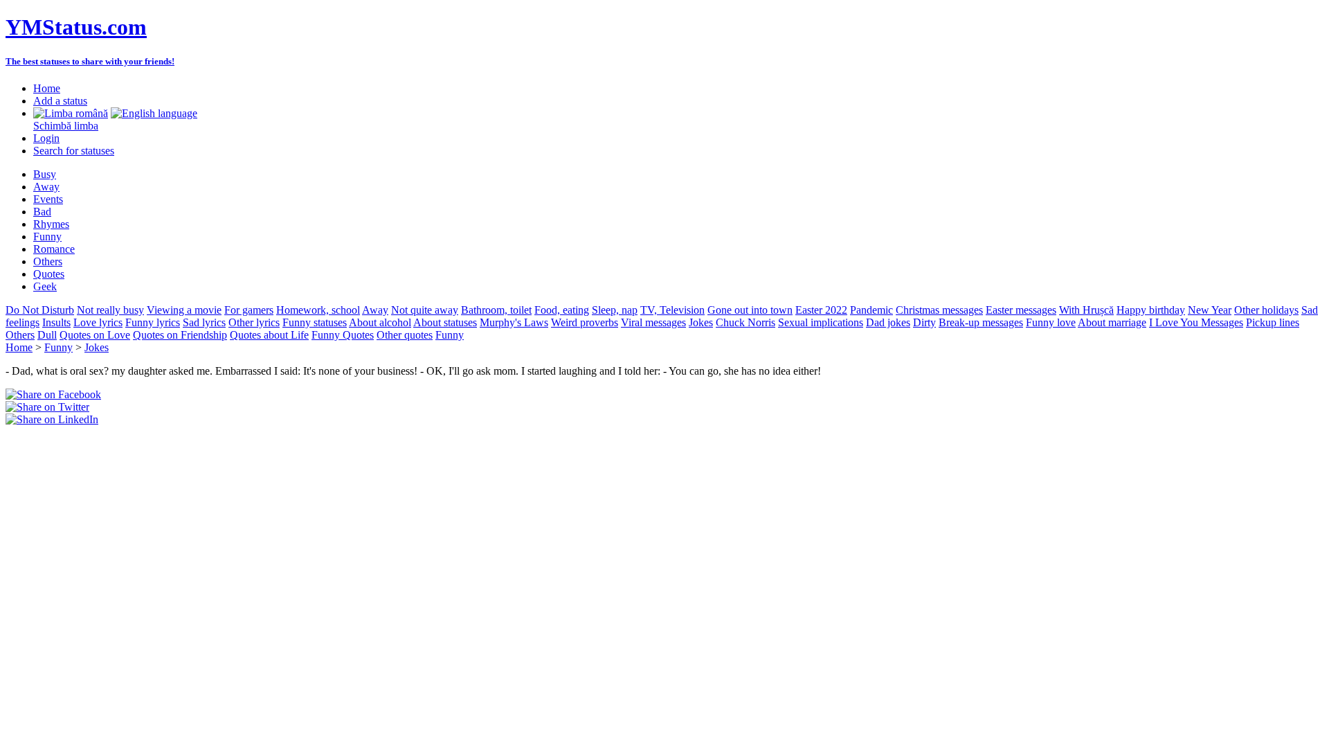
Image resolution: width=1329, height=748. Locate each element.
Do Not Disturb (40, 310)
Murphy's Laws (514, 322)
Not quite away (424, 310)
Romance (54, 249)
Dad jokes (888, 322)
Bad (42, 211)
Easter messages (1021, 310)
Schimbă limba (65, 126)
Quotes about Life (269, 335)
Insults (56, 322)
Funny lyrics (152, 322)
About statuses (445, 322)
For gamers (248, 310)
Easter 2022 (821, 310)
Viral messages (653, 322)
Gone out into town (750, 310)
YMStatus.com (76, 27)
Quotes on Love (95, 335)
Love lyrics (98, 322)
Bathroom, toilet (496, 310)
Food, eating (561, 310)
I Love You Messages (1196, 322)
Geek (45, 286)
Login (46, 138)
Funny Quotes (342, 335)
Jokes (701, 322)
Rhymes (51, 224)
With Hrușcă (1086, 310)
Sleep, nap (615, 310)
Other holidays (1266, 310)
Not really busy (110, 310)
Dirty (924, 322)
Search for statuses (73, 151)
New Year (1209, 310)
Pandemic (871, 310)
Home (46, 88)
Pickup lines (1272, 322)
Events (48, 199)
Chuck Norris (745, 322)
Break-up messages (981, 322)
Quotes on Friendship (180, 335)
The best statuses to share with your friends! (90, 61)
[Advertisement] (167, 446)
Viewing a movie (184, 310)
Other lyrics (254, 322)
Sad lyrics (204, 322)
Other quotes (405, 335)
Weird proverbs (584, 322)
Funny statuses (314, 322)
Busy (44, 174)
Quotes (48, 274)
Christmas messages (939, 310)
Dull (47, 335)
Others (47, 261)
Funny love (1051, 322)
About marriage (1112, 322)
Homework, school (318, 310)
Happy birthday (1150, 310)
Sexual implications (820, 322)
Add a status (60, 101)
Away (46, 187)
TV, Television (672, 310)
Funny (47, 236)
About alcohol (380, 322)
